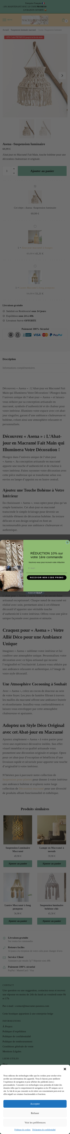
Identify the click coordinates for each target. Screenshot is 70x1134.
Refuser (35, 1113)
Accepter (35, 1103)
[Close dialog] (67, 542)
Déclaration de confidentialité (44, 1130)
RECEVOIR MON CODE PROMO (46, 577)
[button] (65, 1069)
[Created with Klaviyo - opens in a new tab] (35, 592)
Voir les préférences (35, 1122)
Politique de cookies (22, 1130)
